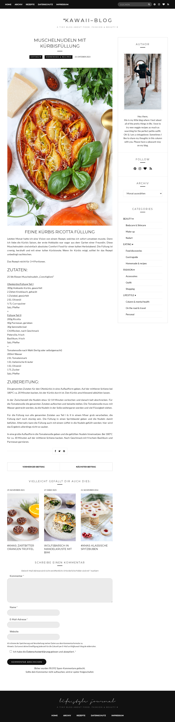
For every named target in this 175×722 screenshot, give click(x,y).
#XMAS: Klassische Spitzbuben (94, 547)
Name (14, 607)
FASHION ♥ (129, 270)
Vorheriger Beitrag (34, 466)
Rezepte (30, 4)
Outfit (129, 282)
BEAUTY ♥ (128, 219)
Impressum (62, 4)
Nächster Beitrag (86, 466)
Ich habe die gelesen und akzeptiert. (44, 651)
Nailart (129, 238)
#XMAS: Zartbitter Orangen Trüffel (20, 547)
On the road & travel (136, 308)
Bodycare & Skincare (136, 225)
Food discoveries (134, 251)
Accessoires (131, 276)
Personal (130, 314)
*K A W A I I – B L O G (87, 20)
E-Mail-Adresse (19, 619)
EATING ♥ (36, 57)
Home (8, 4)
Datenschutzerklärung (38, 651)
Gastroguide (132, 257)
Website (14, 631)
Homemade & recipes (58, 57)
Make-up (130, 231)
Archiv (18, 4)
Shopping (130, 289)
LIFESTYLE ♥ (129, 295)
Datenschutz (45, 4)
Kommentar (17, 576)
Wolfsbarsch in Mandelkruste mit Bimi (58, 549)
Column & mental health (137, 302)
